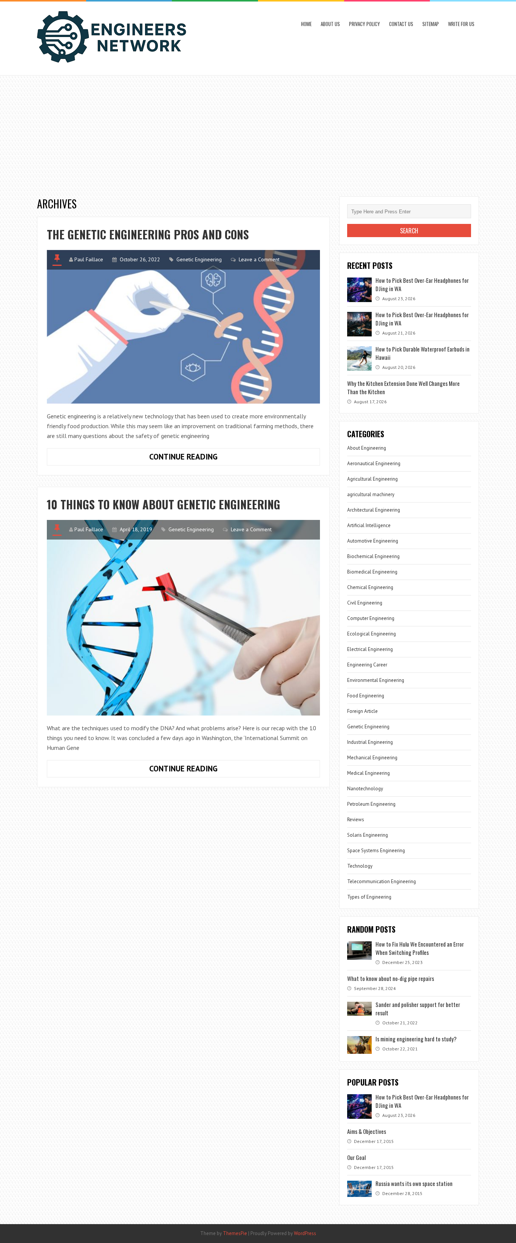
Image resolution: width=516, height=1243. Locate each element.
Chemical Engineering (370, 587)
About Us (330, 24)
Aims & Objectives (366, 1131)
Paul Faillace (88, 259)
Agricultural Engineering (372, 479)
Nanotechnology (365, 788)
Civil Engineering (364, 603)
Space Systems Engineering (376, 850)
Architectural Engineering (373, 510)
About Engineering (366, 448)
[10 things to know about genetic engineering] (183, 618)
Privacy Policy (364, 24)
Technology (359, 866)
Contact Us (401, 24)
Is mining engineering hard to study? (416, 1039)
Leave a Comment (259, 259)
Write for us (461, 24)
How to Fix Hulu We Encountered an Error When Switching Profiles (419, 948)
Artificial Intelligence (369, 525)
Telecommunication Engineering (381, 881)
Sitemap (430, 24)
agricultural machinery (370, 494)
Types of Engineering (369, 897)
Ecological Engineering (371, 634)
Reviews (355, 819)
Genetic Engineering (199, 259)
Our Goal (356, 1157)
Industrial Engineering (370, 742)
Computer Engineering (370, 618)
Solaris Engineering (367, 835)
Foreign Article (362, 711)
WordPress (305, 1233)
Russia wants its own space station (414, 1183)
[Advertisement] (258, 132)
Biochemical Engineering (373, 556)
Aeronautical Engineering (373, 463)
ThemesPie (235, 1233)
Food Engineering (365, 695)
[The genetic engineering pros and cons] (183, 327)
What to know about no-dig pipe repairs (390, 978)
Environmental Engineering (375, 680)
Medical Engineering (368, 773)
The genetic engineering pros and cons (148, 234)
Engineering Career (367, 665)
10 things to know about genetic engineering (163, 504)
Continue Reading (206, 458)
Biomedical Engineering (372, 572)
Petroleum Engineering (371, 804)
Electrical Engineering (370, 649)
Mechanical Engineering (372, 757)
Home (306, 24)
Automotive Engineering (372, 541)
